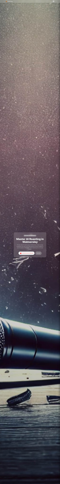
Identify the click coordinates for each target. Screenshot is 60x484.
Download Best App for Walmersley (27, 253)
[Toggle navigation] (53, 1)
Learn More (38, 253)
